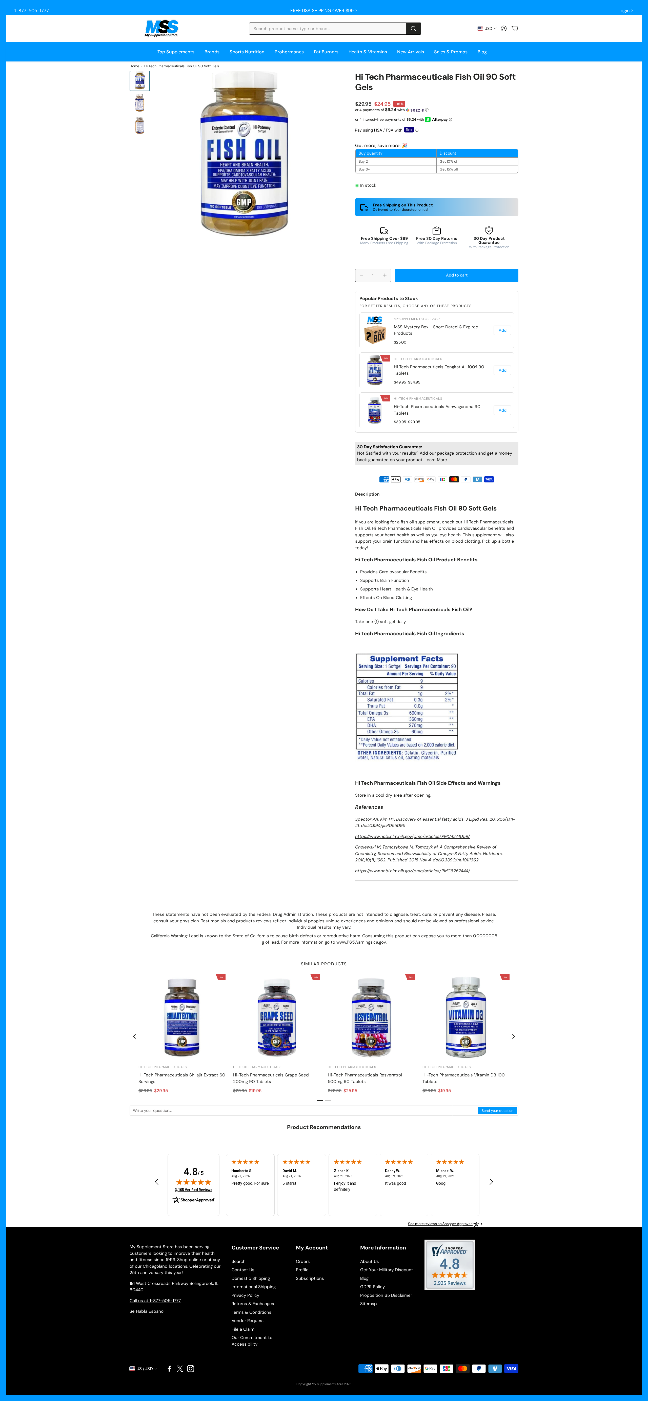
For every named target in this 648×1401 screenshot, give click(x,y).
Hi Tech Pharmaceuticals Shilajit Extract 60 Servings (181, 1078)
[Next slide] (513, 1036)
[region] (436, 370)
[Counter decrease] (361, 275)
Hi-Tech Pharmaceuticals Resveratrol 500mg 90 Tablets (365, 1078)
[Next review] (491, 1181)
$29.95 (414, 421)
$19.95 (255, 1090)
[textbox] (304, 1110)
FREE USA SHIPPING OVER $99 (322, 10)
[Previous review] (156, 1181)
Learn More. (436, 459)
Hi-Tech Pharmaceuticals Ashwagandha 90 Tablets (437, 410)
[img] (193, 1182)
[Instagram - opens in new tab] (190, 1368)
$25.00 (400, 342)
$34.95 (414, 382)
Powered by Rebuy (437, 429)
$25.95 (350, 1090)
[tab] (320, 1100)
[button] (335, 28)
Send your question (497, 1110)
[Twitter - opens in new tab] (180, 1369)
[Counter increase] (384, 275)
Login (624, 10)
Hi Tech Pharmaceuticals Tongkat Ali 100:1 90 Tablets (439, 370)
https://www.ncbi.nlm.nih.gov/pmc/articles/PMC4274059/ (412, 836)
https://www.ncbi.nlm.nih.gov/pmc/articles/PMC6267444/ (412, 871)
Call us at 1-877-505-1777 (155, 1300)
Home (134, 66)
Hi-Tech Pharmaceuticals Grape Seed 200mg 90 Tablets (271, 1078)
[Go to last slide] (135, 1036)
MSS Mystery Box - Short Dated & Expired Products (436, 330)
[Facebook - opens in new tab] (169, 1368)
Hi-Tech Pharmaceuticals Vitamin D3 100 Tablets (463, 1078)
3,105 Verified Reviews (193, 1189)
